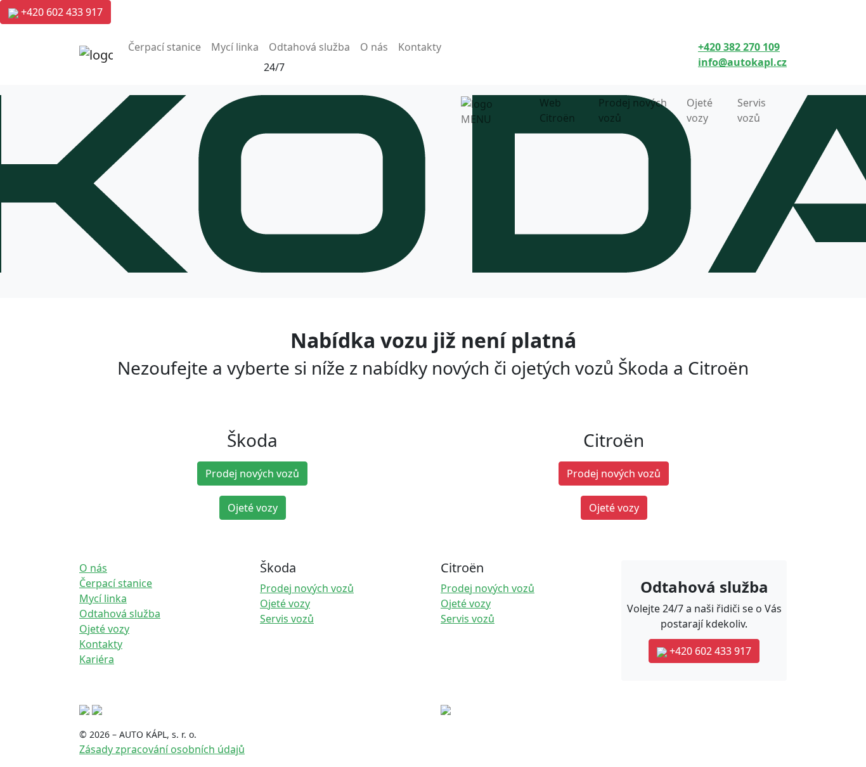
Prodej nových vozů (632, 110)
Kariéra (96, 659)
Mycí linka (235, 47)
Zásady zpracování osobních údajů (162, 749)
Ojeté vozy (700, 110)
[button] (739, 47)
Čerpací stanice (164, 47)
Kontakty (419, 47)
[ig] (97, 709)
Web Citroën (557, 110)
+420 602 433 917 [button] (60, 12)
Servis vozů (751, 110)
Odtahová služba (309, 47)
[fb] (84, 709)
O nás (374, 47)
